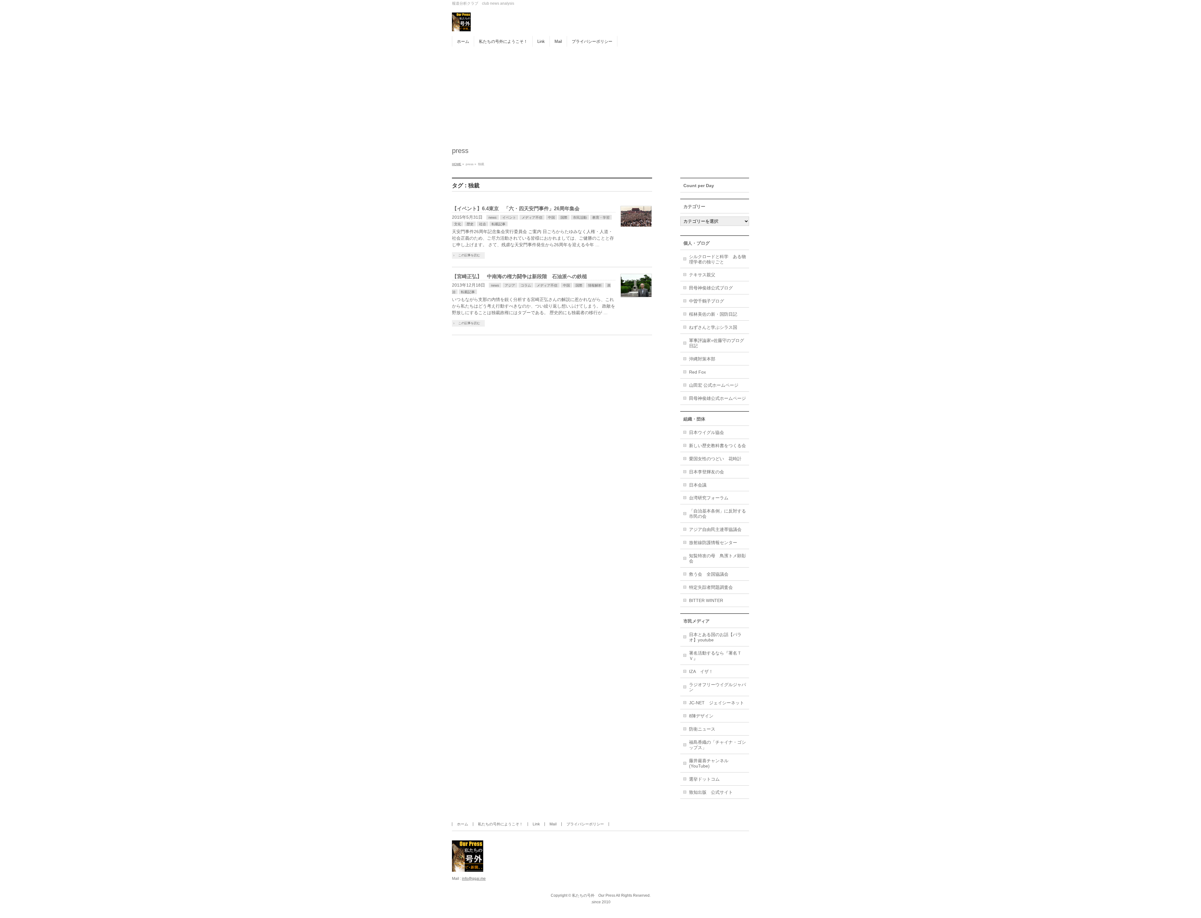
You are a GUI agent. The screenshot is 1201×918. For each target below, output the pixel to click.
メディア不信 (532, 217)
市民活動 (580, 217)
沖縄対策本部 (702, 358)
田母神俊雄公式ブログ (711, 287)
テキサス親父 (702, 274)
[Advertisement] (600, 93)
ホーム (462, 824)
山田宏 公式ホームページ (713, 385)
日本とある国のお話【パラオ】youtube (715, 637)
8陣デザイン (701, 715)
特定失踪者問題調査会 (711, 587)
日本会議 (698, 484)
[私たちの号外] (461, 24)
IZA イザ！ (701, 671)
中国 (551, 217)
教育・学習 (601, 217)
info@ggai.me (474, 878)
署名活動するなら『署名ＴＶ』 (715, 655)
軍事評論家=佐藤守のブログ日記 (716, 343)
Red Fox (697, 372)
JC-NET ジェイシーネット (716, 702)
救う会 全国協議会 (708, 574)
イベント (509, 217)
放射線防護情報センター (713, 542)
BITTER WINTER (706, 600)
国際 (563, 217)
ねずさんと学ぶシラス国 (713, 327)
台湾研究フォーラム (708, 497)
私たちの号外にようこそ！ (500, 824)
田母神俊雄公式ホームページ (717, 398)
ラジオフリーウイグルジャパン (717, 687)
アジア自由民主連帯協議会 (715, 529)
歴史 (470, 224)
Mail (553, 824)
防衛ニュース (702, 729)
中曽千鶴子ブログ (706, 300)
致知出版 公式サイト (711, 792)
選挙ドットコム (704, 779)
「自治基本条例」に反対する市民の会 (717, 513)
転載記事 (498, 224)
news (493, 217)
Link (536, 824)
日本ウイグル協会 (706, 432)
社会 (482, 224)
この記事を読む (469, 255)
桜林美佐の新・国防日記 (713, 314)
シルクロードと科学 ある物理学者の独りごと (717, 259)
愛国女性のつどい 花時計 (715, 458)
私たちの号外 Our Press (593, 895)
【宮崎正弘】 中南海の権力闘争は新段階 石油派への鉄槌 (519, 276)
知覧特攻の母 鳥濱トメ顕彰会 (717, 558)
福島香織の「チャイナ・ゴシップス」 (717, 745)
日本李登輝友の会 (706, 471)
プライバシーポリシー (585, 824)
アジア (510, 285)
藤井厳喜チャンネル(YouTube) (708, 763)
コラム (526, 285)
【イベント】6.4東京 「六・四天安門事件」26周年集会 (516, 208)
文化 (457, 224)
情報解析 (595, 285)
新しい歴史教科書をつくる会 (717, 445)
